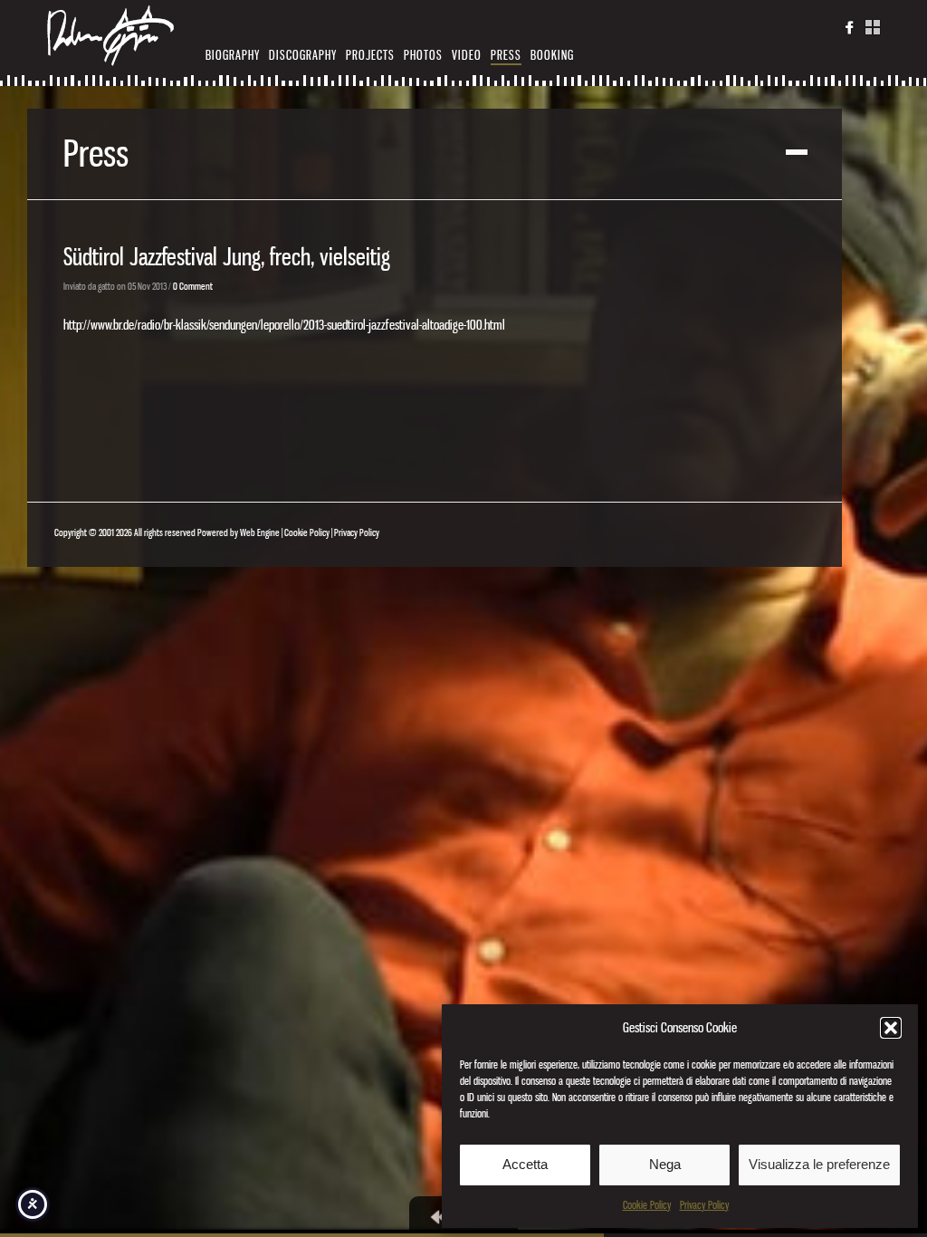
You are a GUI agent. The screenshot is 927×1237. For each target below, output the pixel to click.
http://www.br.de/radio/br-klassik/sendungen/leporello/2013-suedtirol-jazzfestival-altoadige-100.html (284, 324)
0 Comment (193, 286)
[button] (891, 1028)
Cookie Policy (647, 1205)
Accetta (525, 1164)
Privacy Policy (704, 1205)
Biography (232, 54)
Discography (303, 54)
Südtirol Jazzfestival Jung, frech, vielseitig (226, 257)
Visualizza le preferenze (819, 1164)
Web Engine (260, 532)
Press (506, 54)
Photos (423, 54)
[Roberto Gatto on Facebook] (850, 31)
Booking (552, 54)
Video (467, 54)
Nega (665, 1164)
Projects (370, 54)
